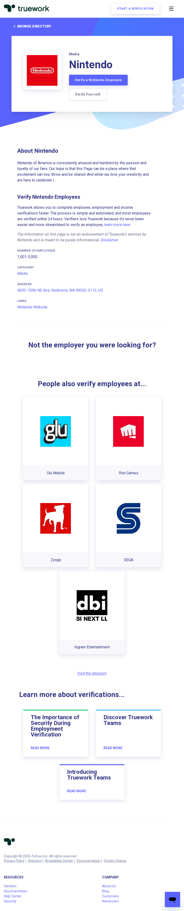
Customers (110, 896)
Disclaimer (109, 240)
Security (10, 901)
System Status (115, 861)
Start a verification (135, 8)
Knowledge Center (59, 861)
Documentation (88, 861)
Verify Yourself (88, 94)
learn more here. (117, 224)
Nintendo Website (32, 307)
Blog (105, 891)
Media (22, 273)
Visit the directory (92, 673)
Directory (35, 861)
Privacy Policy (14, 861)
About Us (109, 886)
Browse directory (34, 26)
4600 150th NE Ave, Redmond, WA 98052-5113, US (60, 290)
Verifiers (10, 886)
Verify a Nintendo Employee (98, 80)
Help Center (13, 896)
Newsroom (110, 901)
